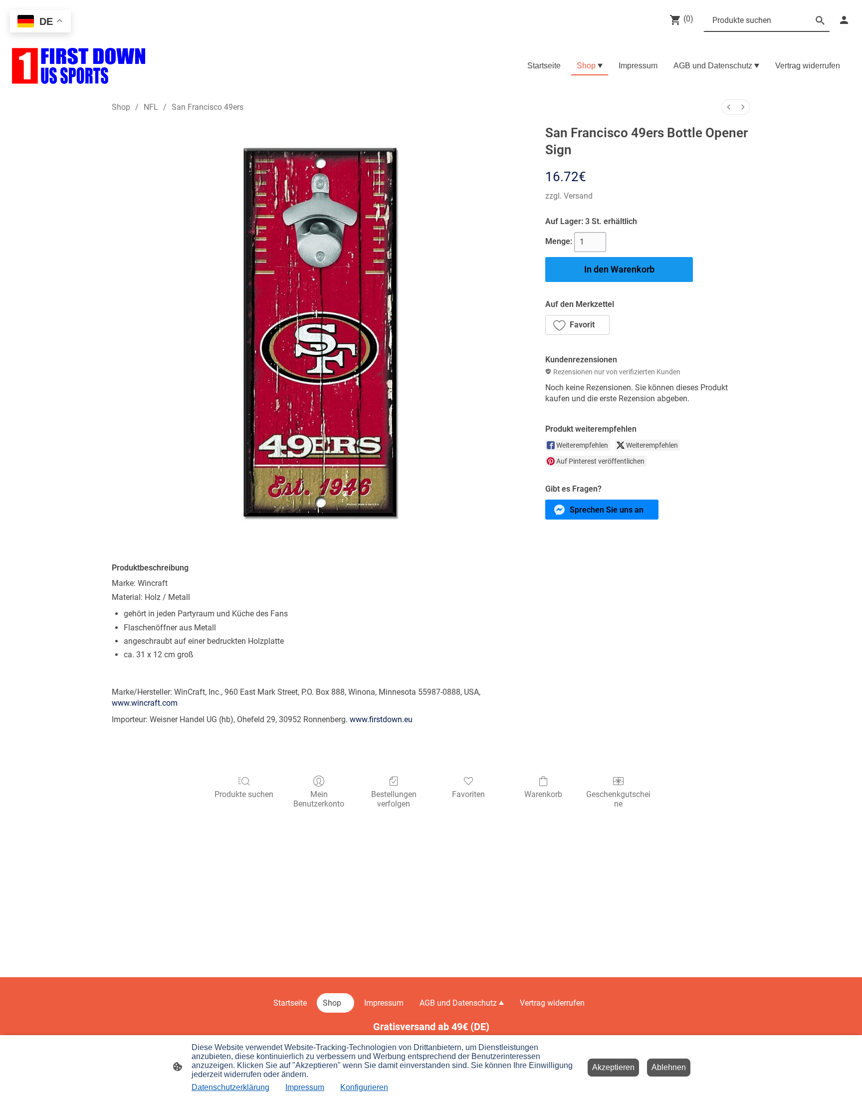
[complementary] (40, 22)
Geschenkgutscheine (618, 799)
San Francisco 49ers (207, 107)
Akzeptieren (613, 1067)
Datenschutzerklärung (230, 1087)
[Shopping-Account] (844, 20)
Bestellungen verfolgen (394, 799)
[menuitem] (729, 107)
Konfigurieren (364, 1087)
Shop (121, 107)
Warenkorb (543, 794)
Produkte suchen (244, 794)
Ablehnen (668, 1067)
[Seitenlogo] (78, 66)
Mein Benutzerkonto (318, 799)
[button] (577, 325)
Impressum (304, 1087)
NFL (151, 107)
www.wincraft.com (145, 703)
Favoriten (468, 794)
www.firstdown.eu (381, 719)
